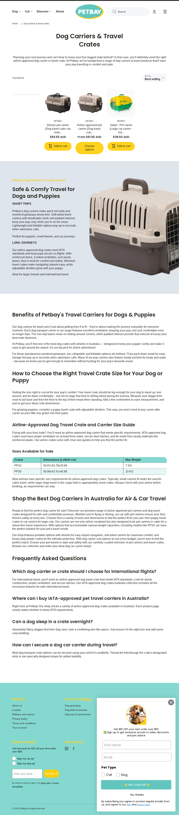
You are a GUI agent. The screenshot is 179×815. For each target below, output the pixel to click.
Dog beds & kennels (76, 710)
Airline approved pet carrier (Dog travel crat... (89, 129)
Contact (16, 710)
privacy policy (46, 783)
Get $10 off (51, 773)
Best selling (152, 79)
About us (17, 705)
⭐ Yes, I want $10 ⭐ (137, 785)
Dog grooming (73, 705)
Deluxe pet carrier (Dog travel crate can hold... (58, 129)
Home (15, 23)
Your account (19, 727)
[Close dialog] (170, 702)
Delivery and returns (23, 714)
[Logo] (89, 11)
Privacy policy (19, 718)
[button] (165, 11)
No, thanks (137, 794)
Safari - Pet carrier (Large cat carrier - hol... (121, 129)
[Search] (113, 11)
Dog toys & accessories (78, 714)
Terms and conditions (24, 723)
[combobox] (129, 11)
